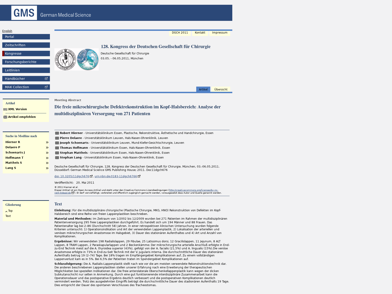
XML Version (17, 109)
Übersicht (221, 89)
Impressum (220, 32)
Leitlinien (12, 70)
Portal (9, 37)
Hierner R (12, 142)
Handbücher (15, 78)
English (7, 31)
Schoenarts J (15, 152)
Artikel (203, 89)
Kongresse (13, 53)
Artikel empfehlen (22, 117)
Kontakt (200, 32)
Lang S (10, 168)
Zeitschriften (15, 45)
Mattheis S (13, 162)
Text (8, 216)
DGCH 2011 (180, 32)
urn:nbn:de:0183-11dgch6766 (116, 176)
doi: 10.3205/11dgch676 (71, 176)
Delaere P (12, 147)
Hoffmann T (14, 157)
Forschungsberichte (21, 62)
